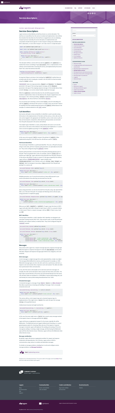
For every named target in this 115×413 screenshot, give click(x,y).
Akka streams (56, 283)
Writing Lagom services (39, 28)
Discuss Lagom (27, 373)
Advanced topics (77, 79)
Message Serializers (36, 347)
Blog (93, 8)
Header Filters (77, 54)
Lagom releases (77, 93)
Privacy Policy (40, 409)
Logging (76, 77)
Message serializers (78, 52)
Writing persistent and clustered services (83, 72)
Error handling (77, 56)
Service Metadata (78, 47)
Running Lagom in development (81, 68)
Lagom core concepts (79, 89)
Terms (34, 409)
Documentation (68, 8)
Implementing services (32, 352)
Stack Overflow (36, 373)
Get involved (62, 389)
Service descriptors (78, 44)
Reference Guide (77, 63)
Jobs (42, 389)
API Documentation (77, 39)
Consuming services (78, 49)
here (57, 358)
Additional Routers (78, 57)
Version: (74, 33)
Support (80, 8)
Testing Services (77, 51)
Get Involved (87, 8)
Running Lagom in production (80, 75)
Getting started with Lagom (80, 88)
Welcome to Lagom (78, 86)
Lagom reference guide (29, 28)
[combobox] (84, 30)
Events (44, 387)
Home (75, 84)
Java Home (21, 28)
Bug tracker (63, 387)
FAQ (75, 8)
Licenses (31, 409)
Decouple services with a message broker (83, 73)
